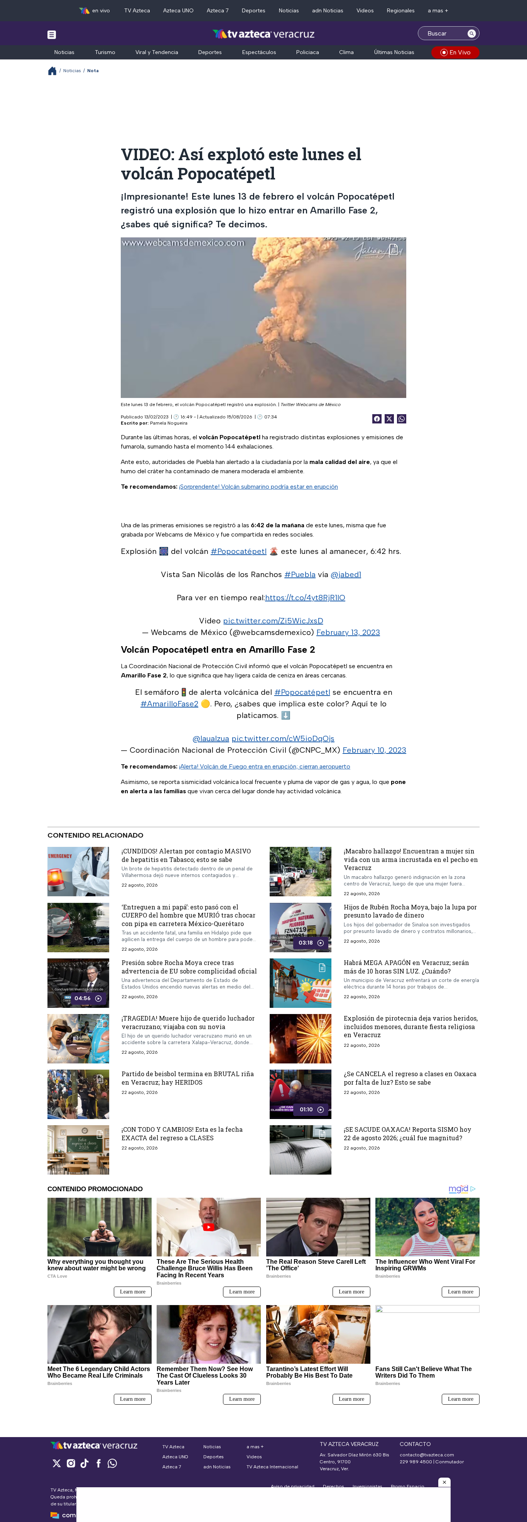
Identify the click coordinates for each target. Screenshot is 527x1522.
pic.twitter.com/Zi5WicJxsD (273, 620)
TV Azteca (137, 10)
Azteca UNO (178, 10)
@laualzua (211, 738)
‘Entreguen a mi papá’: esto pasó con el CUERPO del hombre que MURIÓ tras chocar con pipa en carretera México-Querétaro (188, 914)
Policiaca (307, 52)
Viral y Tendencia (156, 52)
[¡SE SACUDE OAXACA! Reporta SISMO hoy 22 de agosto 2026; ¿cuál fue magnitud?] (300, 1150)
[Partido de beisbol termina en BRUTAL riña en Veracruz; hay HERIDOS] (78, 1094)
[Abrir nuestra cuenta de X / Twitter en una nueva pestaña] (56, 1463)
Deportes (253, 10)
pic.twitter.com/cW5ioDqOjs (282, 738)
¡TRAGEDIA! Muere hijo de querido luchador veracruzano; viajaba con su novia (188, 1022)
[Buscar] (472, 33)
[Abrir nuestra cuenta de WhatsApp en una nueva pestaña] (112, 1463)
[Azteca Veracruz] (264, 34)
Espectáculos (259, 52)
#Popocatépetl (239, 551)
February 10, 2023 (374, 750)
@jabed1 (346, 574)
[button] (444, 1482)
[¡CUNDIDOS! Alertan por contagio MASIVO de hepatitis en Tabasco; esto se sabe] (78, 871)
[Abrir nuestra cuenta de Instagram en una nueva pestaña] (70, 1463)
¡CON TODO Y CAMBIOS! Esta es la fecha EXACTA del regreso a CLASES (182, 1133)
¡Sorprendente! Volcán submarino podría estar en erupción (258, 486)
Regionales (401, 10)
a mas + (438, 10)
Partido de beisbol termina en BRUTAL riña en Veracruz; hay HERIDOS (188, 1078)
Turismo (105, 52)
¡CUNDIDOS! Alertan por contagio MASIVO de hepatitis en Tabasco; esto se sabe (186, 855)
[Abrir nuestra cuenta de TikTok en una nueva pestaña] (84, 1463)
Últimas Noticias (394, 52)
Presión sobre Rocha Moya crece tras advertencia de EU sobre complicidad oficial (189, 966)
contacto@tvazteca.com (427, 1455)
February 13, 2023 (348, 632)
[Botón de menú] (51, 34)
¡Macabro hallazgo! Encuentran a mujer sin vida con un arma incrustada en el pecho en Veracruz (411, 859)
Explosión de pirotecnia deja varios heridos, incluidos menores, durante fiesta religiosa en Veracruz (411, 1026)
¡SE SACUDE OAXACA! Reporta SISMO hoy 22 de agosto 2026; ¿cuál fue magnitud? (407, 1133)
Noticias (289, 10)
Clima (346, 52)
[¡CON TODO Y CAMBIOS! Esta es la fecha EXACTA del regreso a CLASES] (78, 1150)
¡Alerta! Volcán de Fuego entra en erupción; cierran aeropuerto (264, 766)
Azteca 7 (218, 10)
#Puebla (300, 574)
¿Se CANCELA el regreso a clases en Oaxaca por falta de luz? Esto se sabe (410, 1078)
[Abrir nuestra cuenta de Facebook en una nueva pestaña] (98, 1463)
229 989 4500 (416, 1461)
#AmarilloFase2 (169, 703)
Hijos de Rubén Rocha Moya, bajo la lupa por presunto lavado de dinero (410, 910)
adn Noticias (327, 10)
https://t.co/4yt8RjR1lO (305, 597)
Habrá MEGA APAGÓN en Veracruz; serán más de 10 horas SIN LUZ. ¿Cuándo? (406, 966)
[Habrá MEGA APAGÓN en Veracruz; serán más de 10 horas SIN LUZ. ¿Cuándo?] (300, 983)
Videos (365, 10)
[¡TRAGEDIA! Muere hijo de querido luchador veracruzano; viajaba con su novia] (78, 1038)
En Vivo (460, 52)
